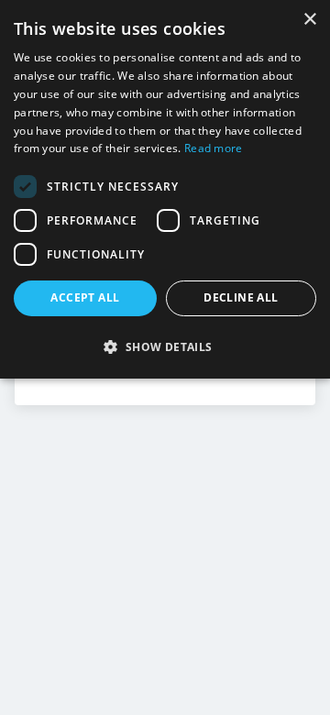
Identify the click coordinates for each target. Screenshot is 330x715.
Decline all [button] (241, 297)
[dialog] (165, 189)
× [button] (309, 20)
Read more (213, 148)
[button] (165, 347)
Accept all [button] (84, 297)
